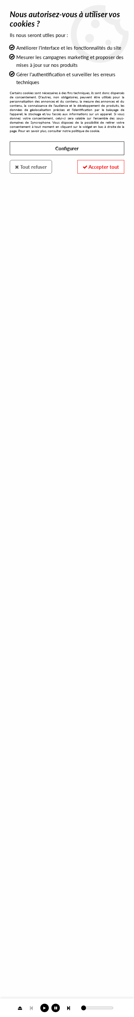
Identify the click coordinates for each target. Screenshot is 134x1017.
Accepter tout (103, 167)
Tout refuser (33, 167)
